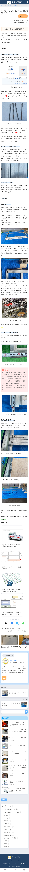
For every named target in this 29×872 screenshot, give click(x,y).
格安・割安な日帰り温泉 (11, 838)
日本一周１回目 (9, 826)
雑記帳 (6, 846)
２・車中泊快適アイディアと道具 (11, 812)
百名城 (6, 840)
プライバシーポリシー (13, 864)
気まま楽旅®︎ (16, 2)
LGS (7, 631)
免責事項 (5, 864)
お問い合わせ (23, 864)
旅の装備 (7, 815)
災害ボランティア (7, 806)
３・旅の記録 (6, 823)
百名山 (6, 843)
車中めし (7, 818)
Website (4, 680)
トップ (14, 869)
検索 (26, 712)
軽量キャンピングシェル (16, 631)
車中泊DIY (7, 820)
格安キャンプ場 (8, 835)
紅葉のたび (7, 829)
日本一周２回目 (8, 832)
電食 (25, 631)
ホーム (5, 870)
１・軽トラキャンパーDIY (14, 628)
